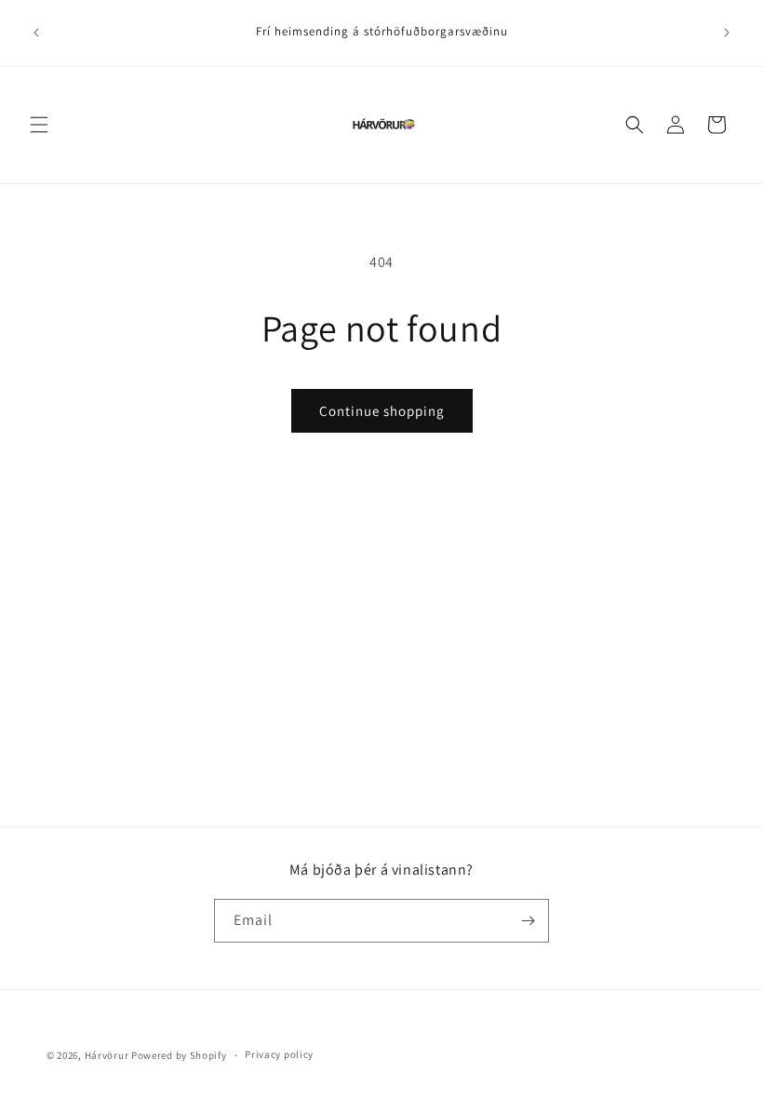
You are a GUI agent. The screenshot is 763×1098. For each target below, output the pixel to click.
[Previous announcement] (36, 32)
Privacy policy (279, 1054)
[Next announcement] (726, 32)
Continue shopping (382, 411)
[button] (39, 124)
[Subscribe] (527, 921)
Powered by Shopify (179, 1055)
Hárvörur (107, 1055)
